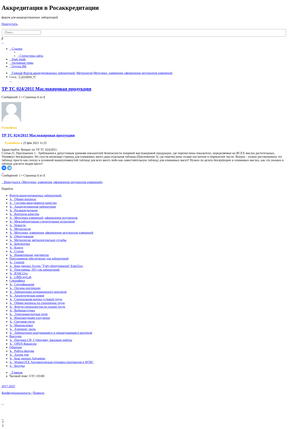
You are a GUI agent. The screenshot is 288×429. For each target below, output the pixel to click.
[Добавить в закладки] (10, 80)
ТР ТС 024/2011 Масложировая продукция (46, 88)
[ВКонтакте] (4, 168)
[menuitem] (30, 55)
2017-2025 (8, 386)
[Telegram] (9, 168)
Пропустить (10, 24)
